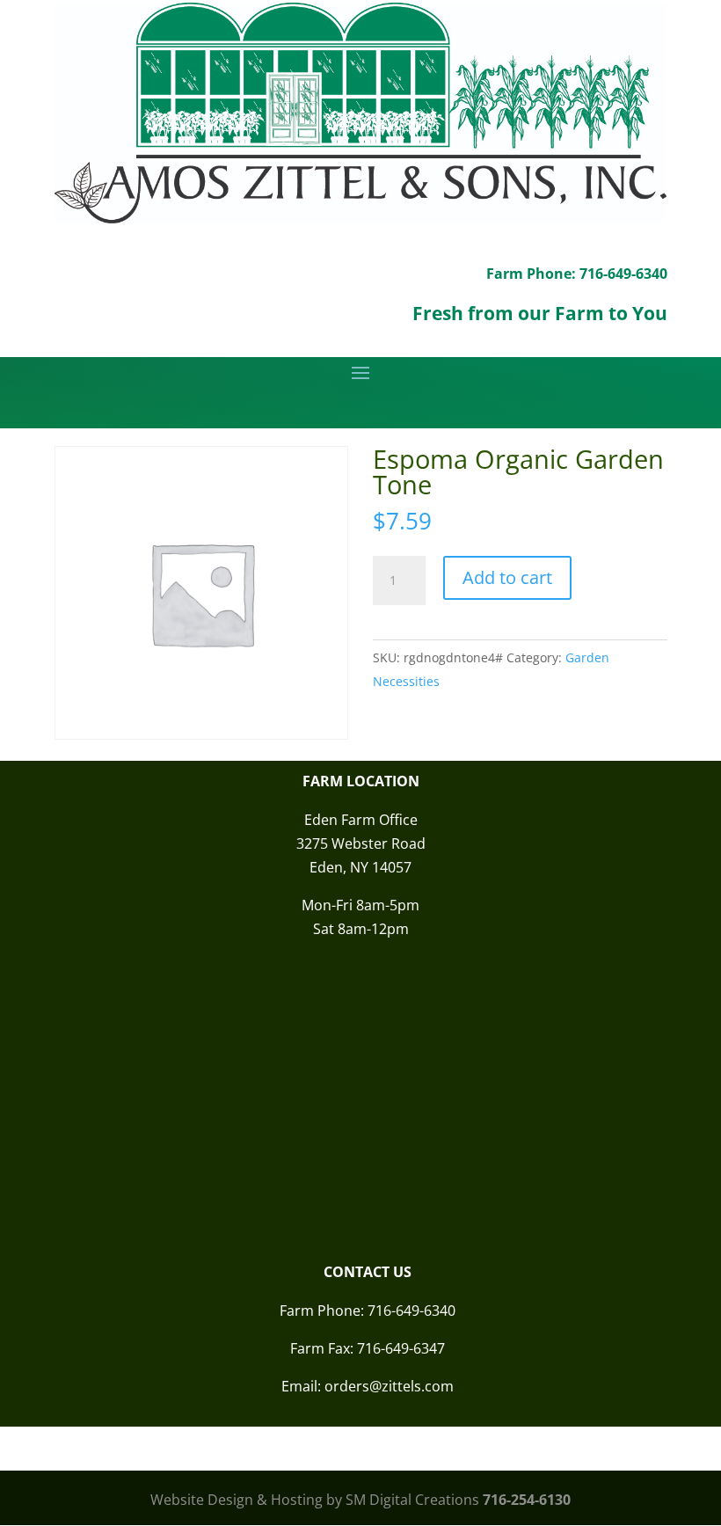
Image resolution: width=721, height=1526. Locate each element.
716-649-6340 (411, 1310)
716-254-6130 (527, 1499)
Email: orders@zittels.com (367, 1386)
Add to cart (507, 577)
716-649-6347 (401, 1348)
